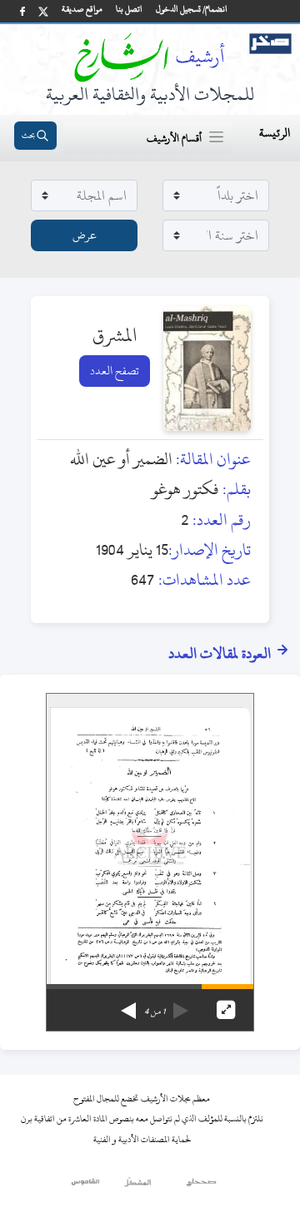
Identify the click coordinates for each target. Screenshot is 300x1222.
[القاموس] (86, 1186)
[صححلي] (201, 1186)
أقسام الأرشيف (174, 138)
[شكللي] (137, 1186)
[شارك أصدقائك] (22, 11)
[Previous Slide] (180, 1005)
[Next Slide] (128, 1005)
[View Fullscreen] (226, 1010)
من (154, 1011)
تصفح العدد (114, 370)
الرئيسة (274, 132)
